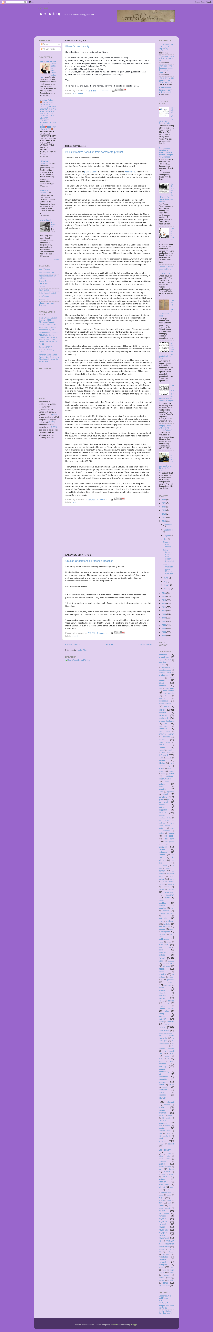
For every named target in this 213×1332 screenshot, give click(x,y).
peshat (161, 988)
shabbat (161, 1092)
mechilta (161, 900)
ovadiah (171, 977)
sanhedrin (163, 1079)
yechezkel (170, 1252)
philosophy (162, 993)
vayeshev (163, 1230)
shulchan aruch (165, 1131)
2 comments (102, 499)
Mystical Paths (46, 100)
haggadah (163, 810)
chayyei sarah (166, 734)
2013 (164, 600)
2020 (164, 507)
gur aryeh (163, 802)
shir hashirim (166, 1118)
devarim (162, 760)
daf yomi (163, 755)
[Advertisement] (89, 29)
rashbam (170, 1022)
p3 (162, 979)
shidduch (171, 1115)
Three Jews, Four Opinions (46, 304)
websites (161, 1249)
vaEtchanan (164, 1213)
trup (160, 1197)
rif (168, 1059)
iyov (167, 844)
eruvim (172, 771)
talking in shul (164, 1156)
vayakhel (162, 1216)
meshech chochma (166, 913)
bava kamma (168, 691)
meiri (172, 908)
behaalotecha (165, 703)
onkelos (162, 974)
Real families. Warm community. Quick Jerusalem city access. (49, 330)
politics (171, 1001)
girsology (163, 797)
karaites (162, 850)
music (161, 942)
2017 (164, 517)
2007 (164, 621)
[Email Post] (113, 91)
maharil (166, 887)
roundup (162, 1066)
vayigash (163, 1232)
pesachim (167, 985)
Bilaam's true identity (77, 46)
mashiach (169, 892)
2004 (164, 632)
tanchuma (162, 1161)
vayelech (162, 1224)
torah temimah (166, 1192)
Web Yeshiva (44, 269)
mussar (168, 942)
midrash (170, 921)
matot (167, 898)
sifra (160, 1133)
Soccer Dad (44, 300)
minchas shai (164, 927)
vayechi (162, 1218)
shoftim (162, 1128)
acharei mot (164, 657)
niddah (161, 961)
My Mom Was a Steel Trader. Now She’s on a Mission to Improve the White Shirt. (49, 358)
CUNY (50, 422)
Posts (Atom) (82, 650)
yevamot (162, 1262)
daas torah (166, 752)
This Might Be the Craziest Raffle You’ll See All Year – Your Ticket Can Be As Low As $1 (48, 339)
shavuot (170, 1102)
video (160, 1241)
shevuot (161, 1115)
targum (162, 1164)
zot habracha (164, 1286)
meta (166, 916)
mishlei (171, 929)
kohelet (168, 868)
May (166, 582)
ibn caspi (169, 836)
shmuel (167, 1126)
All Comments (48, 49)
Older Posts (145, 644)
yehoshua (165, 1254)
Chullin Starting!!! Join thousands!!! (166, 1312)
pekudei (170, 980)
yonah (166, 1275)
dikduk (162, 763)
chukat (75, 636)
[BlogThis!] (116, 89)
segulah (165, 1087)
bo (166, 724)
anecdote (162, 662)
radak (166, 1011)
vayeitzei (163, 1221)
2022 (164, 500)
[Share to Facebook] (121, 89)
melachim (166, 911)
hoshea (161, 833)
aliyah (169, 660)
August (167, 536)
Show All (56, 259)
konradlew (115, 1325)
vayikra (162, 1235)
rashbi (167, 1024)
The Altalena (53, 224)
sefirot (161, 1085)
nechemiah (162, 952)
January (167, 589)
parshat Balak (90, 172)
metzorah (162, 918)
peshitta (162, 990)
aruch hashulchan (165, 670)
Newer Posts (72, 644)
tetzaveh (162, 1182)
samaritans (163, 1077)
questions (162, 1006)
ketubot (162, 855)
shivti (160, 1126)
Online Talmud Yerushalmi (45, 282)
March (167, 585)
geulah (161, 792)
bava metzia (168, 693)
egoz (169, 766)
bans (160, 688)
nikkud (171, 961)
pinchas (162, 998)
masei (171, 889)
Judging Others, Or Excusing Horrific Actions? (165, 428)
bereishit (163, 715)
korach (162, 870)
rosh (160, 1061)
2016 (164, 521)
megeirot (162, 905)
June (166, 578)
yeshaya (162, 1259)
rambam (162, 1016)
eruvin (163, 774)
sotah (161, 1138)
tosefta (169, 1195)
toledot (162, 1187)
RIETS (54, 427)
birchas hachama (166, 721)
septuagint (163, 1090)
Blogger (134, 1325)
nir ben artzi (168, 964)
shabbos (162, 1095)
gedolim (162, 784)
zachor (169, 1278)
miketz (167, 924)
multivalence (164, 939)
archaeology (166, 667)
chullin (161, 745)
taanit (169, 1153)
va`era (162, 1210)
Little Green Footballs (48, 293)
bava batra (169, 688)
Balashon (44, 191)
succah (161, 1144)
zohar (165, 1283)
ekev (161, 768)
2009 (164, 614)
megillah (162, 908)
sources (162, 1141)
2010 (164, 611)
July (166, 539)
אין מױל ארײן (44, 296)
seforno (171, 1085)
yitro (172, 1267)
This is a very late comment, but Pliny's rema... (166, 80)
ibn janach (169, 841)
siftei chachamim (165, 1136)
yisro (161, 1267)
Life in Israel (45, 220)
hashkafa (162, 823)
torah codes (170, 1190)
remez (167, 1056)
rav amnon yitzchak (165, 1033)
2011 (164, 607)
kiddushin (163, 866)
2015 (164, 593)
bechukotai (163, 701)
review (161, 1059)
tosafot (161, 1195)
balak (74, 93)
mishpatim (165, 932)
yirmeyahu (163, 1265)
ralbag (161, 1014)
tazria (171, 1169)
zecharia (161, 1280)
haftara (161, 807)
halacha (162, 812)
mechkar (162, 903)
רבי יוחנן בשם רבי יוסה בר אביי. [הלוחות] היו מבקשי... (166, 47)
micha (161, 921)
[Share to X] (119, 89)
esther (171, 774)
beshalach (163, 718)
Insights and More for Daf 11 (166, 1307)
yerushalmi (163, 1257)
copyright (171, 750)
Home (109, 644)
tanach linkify (164, 1159)
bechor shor (167, 696)
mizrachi (162, 934)
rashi (162, 1027)
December (168, 524)
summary (165, 1149)
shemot (162, 1112)
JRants (42, 287)
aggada (161, 660)
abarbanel (163, 655)
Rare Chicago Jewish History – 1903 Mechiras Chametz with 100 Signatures (48, 321)
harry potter (164, 820)
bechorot (162, 698)
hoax (172, 828)
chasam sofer (164, 731)
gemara (161, 786)
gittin (161, 800)
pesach (170, 982)
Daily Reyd (44, 163)
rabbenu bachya (166, 1009)
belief (162, 709)
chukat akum (164, 742)
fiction (167, 781)
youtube (161, 1278)
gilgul (165, 794)
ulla (170, 1205)
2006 (164, 625)
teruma (166, 1177)
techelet (167, 1172)
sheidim (167, 1105)
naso (161, 950)
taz (160, 1169)
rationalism (164, 1030)
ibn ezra (169, 838)
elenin (170, 768)
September (168, 530)
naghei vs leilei (165, 947)
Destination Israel (46, 273)
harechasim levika (165, 818)
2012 (164, 604)
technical (162, 1174)
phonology (162, 995)
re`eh (172, 1053)
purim (166, 1003)
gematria (162, 789)
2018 (164, 514)
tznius (161, 1205)
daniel (161, 758)
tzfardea (43, 193)
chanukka (163, 729)
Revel (54, 415)
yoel (164, 1270)
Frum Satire (44, 290)
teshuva (162, 1179)
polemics (161, 1001)
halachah (162, 815)
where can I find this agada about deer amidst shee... (166, 69)
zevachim (170, 1280)
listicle (172, 879)
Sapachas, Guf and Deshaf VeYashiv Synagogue (165, 1299)
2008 (164, 618)
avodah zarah (164, 675)
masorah (169, 895)
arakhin (171, 665)
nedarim (162, 955)
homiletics (166, 830)
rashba (161, 1021)
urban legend (164, 1208)
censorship (162, 726)
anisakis (161, 665)
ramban (162, 1019)
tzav (160, 1203)
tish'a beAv (164, 1184)
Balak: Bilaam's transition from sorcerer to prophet (94, 152)
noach (161, 969)
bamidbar (162, 686)
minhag (162, 929)
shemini (162, 1110)
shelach (162, 1107)
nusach (161, 971)
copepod (162, 750)
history (161, 828)
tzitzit (169, 1203)
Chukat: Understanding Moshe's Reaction (89, 560)
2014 (164, 597)
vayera (162, 1227)
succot (171, 1144)
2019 (164, 510)
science (162, 1082)
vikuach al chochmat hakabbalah (166, 1244)
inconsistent (129, 172)
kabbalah (163, 847)
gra (168, 800)
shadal (163, 1098)
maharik (171, 884)
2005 (164, 629)
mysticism (164, 944)
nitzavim (166, 966)
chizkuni (166, 737)
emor (161, 771)
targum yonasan (165, 1167)
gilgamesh (170, 792)
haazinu (162, 805)
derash (168, 758)
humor (80, 93)
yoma (172, 1272)
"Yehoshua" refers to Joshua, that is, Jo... (166, 58)
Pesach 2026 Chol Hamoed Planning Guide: (46, 349)
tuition (169, 1200)
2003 (164, 636)
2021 (164, 503)
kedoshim (163, 852)
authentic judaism (165, 672)
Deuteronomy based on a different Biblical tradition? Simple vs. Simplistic (166, 152)
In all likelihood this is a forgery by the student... (165, 90)
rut (160, 1074)
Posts (45, 44)
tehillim (171, 1174)
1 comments (103, 91)
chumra (162, 747)
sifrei (168, 1133)
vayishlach (164, 1238)
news (162, 958)
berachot (162, 713)
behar (166, 707)
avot (160, 678)
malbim (161, 889)
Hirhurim (44, 161)
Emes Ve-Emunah (48, 62)
